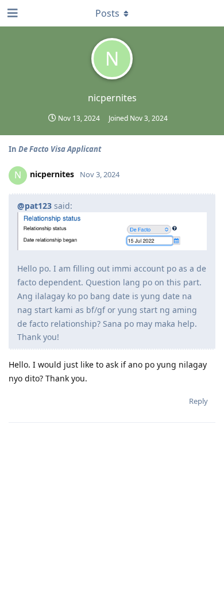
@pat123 (34, 205)
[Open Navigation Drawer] (11, 13)
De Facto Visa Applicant (59, 149)
